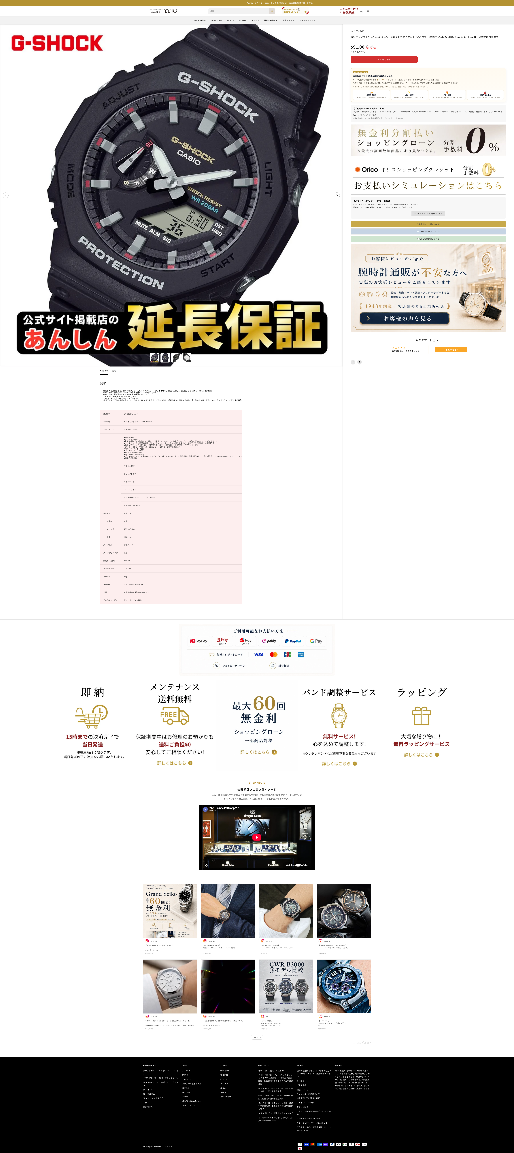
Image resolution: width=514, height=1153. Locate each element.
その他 (255, 20)
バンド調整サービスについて (309, 1118)
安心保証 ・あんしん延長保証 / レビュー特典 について (314, 1128)
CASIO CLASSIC (188, 1105)
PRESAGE (224, 1083)
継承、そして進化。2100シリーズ (273, 1070)
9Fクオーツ (148, 1089)
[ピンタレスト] (359, 362)
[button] (144, 11)
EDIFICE (185, 1088)
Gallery (104, 370)
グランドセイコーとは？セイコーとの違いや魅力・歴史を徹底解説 (275, 1090)
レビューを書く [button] (451, 349)
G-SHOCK (215, 20)
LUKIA (223, 1088)
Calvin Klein (225, 1096)
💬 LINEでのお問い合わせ (428, 238)
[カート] (368, 11)
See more (257, 1037)
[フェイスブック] (353, 362)
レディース (148, 1102)
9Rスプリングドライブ (153, 1098)
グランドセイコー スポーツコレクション (160, 1078)
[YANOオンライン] (163, 11)
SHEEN (185, 1096)
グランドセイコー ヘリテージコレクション (160, 1072)
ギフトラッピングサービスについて (312, 1123)
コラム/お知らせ (306, 20)
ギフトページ (382, 79)
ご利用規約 (301, 1085)
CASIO (242, 20)
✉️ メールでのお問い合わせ (428, 231)
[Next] (337, 195)
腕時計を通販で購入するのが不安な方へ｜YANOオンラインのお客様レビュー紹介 (314, 1073)
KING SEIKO (225, 1070)
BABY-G (185, 1075)
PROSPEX (224, 1075)
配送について (302, 1089)
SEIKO (230, 20)
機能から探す (270, 20)
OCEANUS (186, 1079)
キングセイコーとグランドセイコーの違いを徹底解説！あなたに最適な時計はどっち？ (275, 1106)
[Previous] (6, 195)
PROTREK (186, 1092)
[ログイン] (361, 11)
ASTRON (223, 1079)
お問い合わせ (302, 1107)
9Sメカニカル (149, 1094)
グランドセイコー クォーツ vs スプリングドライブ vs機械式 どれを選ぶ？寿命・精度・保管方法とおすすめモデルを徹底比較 (276, 1079)
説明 (114, 370)
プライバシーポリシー (306, 1102)
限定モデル (288, 20)
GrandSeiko (199, 20)
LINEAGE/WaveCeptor (191, 1100)
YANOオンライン (165, 1146)
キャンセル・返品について (308, 1094)
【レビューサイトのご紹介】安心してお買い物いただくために (275, 1119)
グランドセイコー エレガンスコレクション (160, 1084)
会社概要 (300, 1081)
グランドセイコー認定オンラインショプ (276, 1113)
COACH (223, 1092)
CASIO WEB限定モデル (191, 1083)
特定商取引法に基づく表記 (308, 1098)
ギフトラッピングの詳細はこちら (428, 213)
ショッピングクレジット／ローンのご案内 (314, 1113)
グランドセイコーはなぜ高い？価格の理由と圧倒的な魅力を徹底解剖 (275, 1097)
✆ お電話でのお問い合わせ (428, 224)
